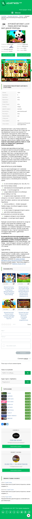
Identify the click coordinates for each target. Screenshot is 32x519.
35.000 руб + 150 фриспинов (16, 464)
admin (3, 482)
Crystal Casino (8, 482)
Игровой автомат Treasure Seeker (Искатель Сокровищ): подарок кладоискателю (24, 316)
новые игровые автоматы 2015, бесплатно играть (13, 259)
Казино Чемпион (11, 415)
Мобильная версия (23, 55)
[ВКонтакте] (2, 424)
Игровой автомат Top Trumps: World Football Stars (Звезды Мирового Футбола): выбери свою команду (9, 290)
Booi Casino (10, 401)
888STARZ (9, 418)
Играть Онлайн (8, 55)
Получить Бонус (16, 446)
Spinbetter (10, 396)
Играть (28, 393)
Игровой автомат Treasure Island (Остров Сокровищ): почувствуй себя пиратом (8, 315)
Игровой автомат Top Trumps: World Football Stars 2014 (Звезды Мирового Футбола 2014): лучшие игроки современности (23, 291)
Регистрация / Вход (25, 10)
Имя (3, 330)
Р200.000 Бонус (16, 440)
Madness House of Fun (19, 264)
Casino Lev (10, 404)
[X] (5, 424)
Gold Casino (10, 399)
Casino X (9, 413)
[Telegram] (7, 424)
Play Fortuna (10, 410)
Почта (3, 336)
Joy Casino (10, 407)
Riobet (9, 393)
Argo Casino (8, 497)
